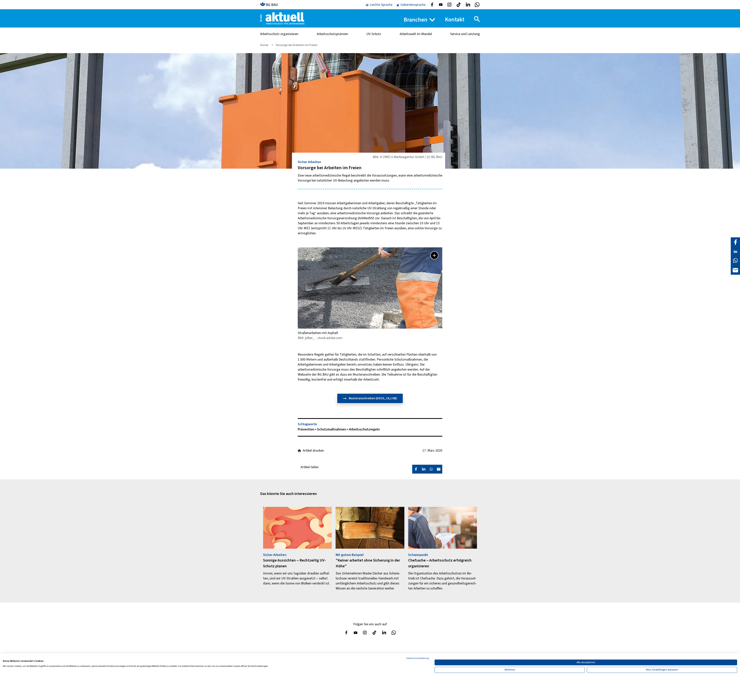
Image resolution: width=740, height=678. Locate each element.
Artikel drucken (313, 450)
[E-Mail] (735, 270)
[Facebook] (735, 242)
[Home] (282, 18)
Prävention (306, 429)
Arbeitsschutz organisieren (279, 34)
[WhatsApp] (735, 260)
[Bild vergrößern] (434, 255)
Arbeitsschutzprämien (332, 34)
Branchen (415, 20)
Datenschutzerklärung (417, 658)
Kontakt (454, 19)
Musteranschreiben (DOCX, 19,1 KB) (372, 398)
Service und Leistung (465, 34)
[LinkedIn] (735, 251)
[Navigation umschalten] (477, 19)
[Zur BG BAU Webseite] (270, 5)
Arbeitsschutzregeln (364, 429)
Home (264, 45)
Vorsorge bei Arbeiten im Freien (296, 45)
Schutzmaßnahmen (332, 429)
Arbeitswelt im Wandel (416, 34)
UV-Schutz (373, 34)
